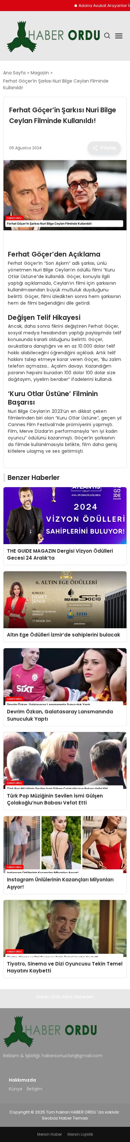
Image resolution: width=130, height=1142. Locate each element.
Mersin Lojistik (80, 1134)
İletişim (34, 1089)
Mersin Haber (49, 1134)
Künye (15, 1089)
